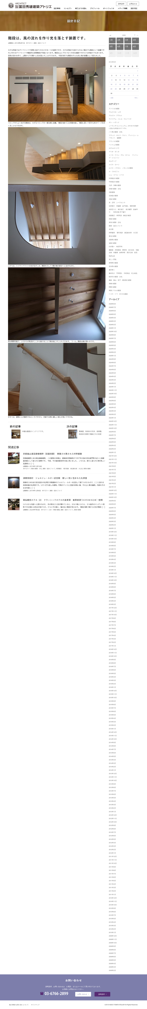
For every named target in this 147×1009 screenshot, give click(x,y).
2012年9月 (112, 825)
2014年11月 (113, 735)
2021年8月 (112, 466)
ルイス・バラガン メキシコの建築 (121, 168)
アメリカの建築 (114, 108)
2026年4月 (112, 318)
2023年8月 (112, 400)
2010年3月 (112, 925)
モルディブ (112, 161)
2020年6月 (112, 511)
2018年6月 (112, 594)
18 (120, 84)
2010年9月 (112, 908)
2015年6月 (112, 711)
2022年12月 (113, 421)
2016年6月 (112, 670)
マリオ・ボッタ (114, 151)
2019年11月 (113, 535)
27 (128, 89)
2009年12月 (113, 936)
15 (137, 80)
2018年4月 (112, 601)
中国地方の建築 (114, 178)
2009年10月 (113, 943)
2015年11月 (113, 694)
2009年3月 (112, 967)
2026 (124, 35)
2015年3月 (112, 722)
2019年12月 (113, 532)
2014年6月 (112, 753)
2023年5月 (112, 404)
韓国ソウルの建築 (115, 290)
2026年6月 (112, 311)
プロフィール (95, 8)
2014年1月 (112, 770)
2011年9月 (112, 867)
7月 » (136, 98)
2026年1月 (112, 328)
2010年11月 (113, 901)
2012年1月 (112, 853)
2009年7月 (112, 953)
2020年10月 (113, 497)
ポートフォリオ (108, 8)
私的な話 (112, 256)
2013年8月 (112, 787)
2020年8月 (112, 504)
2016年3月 (112, 680)
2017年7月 (112, 625)
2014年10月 (113, 739)
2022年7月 (112, 435)
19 (124, 84)
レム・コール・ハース (116, 175)
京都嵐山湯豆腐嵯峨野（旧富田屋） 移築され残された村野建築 (52, 454)
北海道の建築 (113, 195)
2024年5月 (112, 373)
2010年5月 (112, 918)
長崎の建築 (77, 509)
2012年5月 (112, 839)
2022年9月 (112, 431)
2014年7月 (112, 749)
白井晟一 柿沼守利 (115, 246)
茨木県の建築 (113, 266)
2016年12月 (113, 649)
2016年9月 (112, 659)
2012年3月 (112, 846)
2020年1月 (112, 528)
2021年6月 (112, 473)
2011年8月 (112, 870)
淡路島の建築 (113, 239)
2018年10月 (113, 580)
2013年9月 (112, 784)
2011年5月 (112, 880)
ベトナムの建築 (114, 145)
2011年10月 (113, 863)
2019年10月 (113, 539)
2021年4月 (112, 480)
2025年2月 (112, 352)
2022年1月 (112, 452)
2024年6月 (112, 369)
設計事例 (57, 8)
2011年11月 (113, 860)
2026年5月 (112, 314)
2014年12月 (113, 732)
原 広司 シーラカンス (117, 202)
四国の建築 (112, 219)
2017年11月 (113, 611)
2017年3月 (112, 639)
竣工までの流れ (80, 8)
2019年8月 (112, 545)
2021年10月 (113, 463)
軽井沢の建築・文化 (115, 276)
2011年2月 (112, 891)
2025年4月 (112, 349)
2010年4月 (112, 922)
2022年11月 (113, 425)
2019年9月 (112, 542)
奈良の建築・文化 (115, 222)
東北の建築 (112, 236)
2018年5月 (112, 597)
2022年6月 (112, 438)
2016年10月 (113, 656)
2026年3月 (112, 321)
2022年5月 (112, 442)
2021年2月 (112, 483)
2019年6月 (112, 552)
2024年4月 (112, 376)
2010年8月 (112, 912)
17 (116, 84)
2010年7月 (112, 915)
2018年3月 (112, 604)
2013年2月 (112, 808)
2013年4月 (112, 801)
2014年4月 (112, 760)
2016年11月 (113, 653)
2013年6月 (112, 794)
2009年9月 (112, 946)
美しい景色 (112, 259)
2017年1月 (112, 646)
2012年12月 (113, 815)
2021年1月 (112, 487)
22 (137, 84)
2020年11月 (113, 494)
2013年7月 (112, 791)
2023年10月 (113, 393)
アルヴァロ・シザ (115, 112)
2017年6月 (112, 628)
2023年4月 (112, 407)
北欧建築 (112, 192)
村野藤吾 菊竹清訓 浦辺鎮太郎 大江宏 (69, 468)
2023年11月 (113, 390)
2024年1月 (112, 387)
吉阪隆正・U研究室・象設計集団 (120, 215)
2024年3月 (112, 380)
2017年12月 (113, 608)
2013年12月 (113, 773)
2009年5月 (112, 960)
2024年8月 (112, 362)
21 (133, 84)
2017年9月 (112, 618)
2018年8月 (112, 587)
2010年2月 (112, 929)
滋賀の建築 (112, 243)
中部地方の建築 (114, 182)
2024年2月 (112, 383)
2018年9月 (112, 583)
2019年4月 (112, 559)
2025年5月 (112, 345)
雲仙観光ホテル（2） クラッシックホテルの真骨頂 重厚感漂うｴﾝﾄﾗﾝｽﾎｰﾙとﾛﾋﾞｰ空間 (63, 500)
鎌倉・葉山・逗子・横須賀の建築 (120, 280)
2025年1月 (112, 355)
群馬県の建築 (113, 263)
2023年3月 (112, 411)
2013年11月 (113, 777)
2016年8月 (112, 663)
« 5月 (111, 98)
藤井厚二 (112, 270)
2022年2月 (112, 449)
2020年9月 (112, 501)
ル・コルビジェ (114, 171)
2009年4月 (112, 963)
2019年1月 (112, 570)
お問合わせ (133, 4)
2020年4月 (112, 518)
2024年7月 (112, 366)
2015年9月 (112, 701)
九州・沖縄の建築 (54, 509)
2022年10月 (113, 428)
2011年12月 (113, 856)
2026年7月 (112, 307)
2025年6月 (112, 342)
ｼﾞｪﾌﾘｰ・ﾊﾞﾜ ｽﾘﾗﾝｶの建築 (118, 294)
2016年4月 (112, 677)
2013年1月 (112, 811)
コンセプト (68, 8)
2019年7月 (112, 549)
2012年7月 (112, 832)
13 (128, 80)
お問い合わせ (82, 994)
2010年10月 (113, 905)
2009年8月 (112, 950)
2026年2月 (112, 324)
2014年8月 (112, 746)
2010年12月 (113, 898)
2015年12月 (113, 690)
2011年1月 (112, 894)
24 (116, 89)
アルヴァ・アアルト (115, 115)
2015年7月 (112, 708)
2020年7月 (112, 508)
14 (133, 80)
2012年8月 (112, 829)
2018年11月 (113, 577)
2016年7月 (112, 666)
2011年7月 (112, 874)
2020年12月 (113, 490)
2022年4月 (112, 445)
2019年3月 (112, 563)
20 (128, 84)
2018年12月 (113, 573)
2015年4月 (112, 718)
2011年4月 (112, 884)
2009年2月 (112, 970)
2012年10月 (113, 822)
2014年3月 (112, 763)
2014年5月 (112, 756)
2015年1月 (112, 729)
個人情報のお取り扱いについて (18, 1005)
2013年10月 (113, 780)
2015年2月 (112, 725)
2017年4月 (112, 635)
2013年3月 (112, 804)
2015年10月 (113, 697)
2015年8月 (112, 704)
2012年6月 (112, 836)
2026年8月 (112, 304)
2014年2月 (112, 766)
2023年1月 (112, 418)
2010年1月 (112, 932)
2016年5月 (112, 673)
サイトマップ (35, 1005)
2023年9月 (112, 397)
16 (111, 84)
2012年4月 (112, 843)
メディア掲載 (122, 8)
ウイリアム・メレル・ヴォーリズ (120, 119)
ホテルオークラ (114, 148)
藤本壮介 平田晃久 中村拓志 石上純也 (123, 273)
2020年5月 (112, 514)
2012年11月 (113, 818)
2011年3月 (112, 887)
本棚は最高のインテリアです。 (33, 431)
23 (111, 89)
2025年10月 (113, 331)
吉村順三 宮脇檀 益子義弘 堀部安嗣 (122, 206)
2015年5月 (112, 715)
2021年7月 (112, 469)
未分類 (111, 229)
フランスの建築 (114, 141)
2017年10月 (113, 614)
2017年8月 (112, 621)
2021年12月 (113, 456)
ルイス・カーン (114, 164)
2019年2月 (112, 566)
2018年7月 (112, 590)
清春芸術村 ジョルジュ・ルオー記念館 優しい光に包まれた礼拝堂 (55, 478)
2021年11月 (113, 459)
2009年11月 (113, 939)
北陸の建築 (112, 199)
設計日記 (134, 8)
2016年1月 (112, 687)
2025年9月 (112, 335)
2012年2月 (112, 849)
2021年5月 (112, 476)
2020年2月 (112, 525)
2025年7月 (112, 338)
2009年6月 (112, 956)
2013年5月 (112, 798)
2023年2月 (112, 414)
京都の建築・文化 (36, 468)
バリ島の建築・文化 (115, 132)
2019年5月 (112, 556)
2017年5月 (112, 632)
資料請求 (121, 4)
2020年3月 (112, 521)
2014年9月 (112, 742)
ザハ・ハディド (114, 122)
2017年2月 (112, 642)
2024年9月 (112, 359)
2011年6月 (112, 877)
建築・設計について (40, 43)
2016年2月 (112, 684)
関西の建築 (87, 468)
